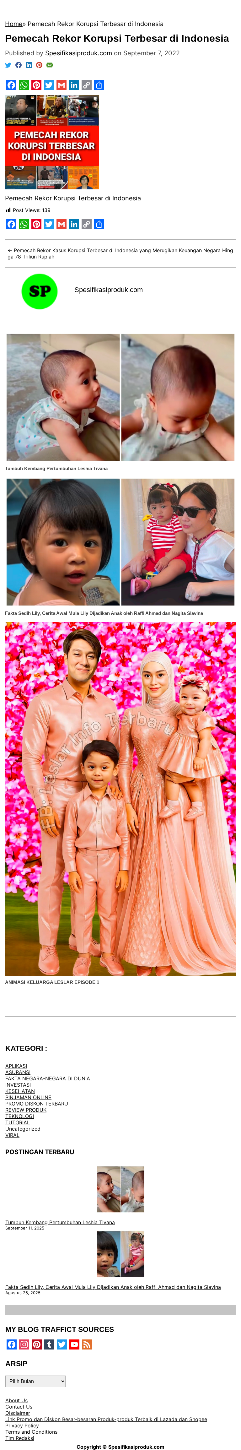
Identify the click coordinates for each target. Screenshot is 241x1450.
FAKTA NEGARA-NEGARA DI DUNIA (47, 1078)
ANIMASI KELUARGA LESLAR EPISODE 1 (52, 982)
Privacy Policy (22, 1425)
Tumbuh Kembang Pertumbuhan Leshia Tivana (56, 468)
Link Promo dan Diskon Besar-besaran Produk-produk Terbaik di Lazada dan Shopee (106, 1419)
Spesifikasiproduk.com (108, 290)
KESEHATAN (20, 1091)
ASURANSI (17, 1072)
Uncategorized (22, 1129)
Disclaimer (17, 1413)
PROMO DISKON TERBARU (36, 1103)
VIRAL (12, 1135)
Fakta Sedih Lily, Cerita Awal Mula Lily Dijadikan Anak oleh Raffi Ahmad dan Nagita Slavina (104, 613)
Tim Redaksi (19, 1438)
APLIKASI (16, 1066)
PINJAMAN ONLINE (28, 1097)
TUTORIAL (17, 1122)
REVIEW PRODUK (25, 1110)
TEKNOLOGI (19, 1116)
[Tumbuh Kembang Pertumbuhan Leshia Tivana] (120, 1190)
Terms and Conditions (31, 1432)
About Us (16, 1400)
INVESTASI (18, 1085)
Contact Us (18, 1407)
